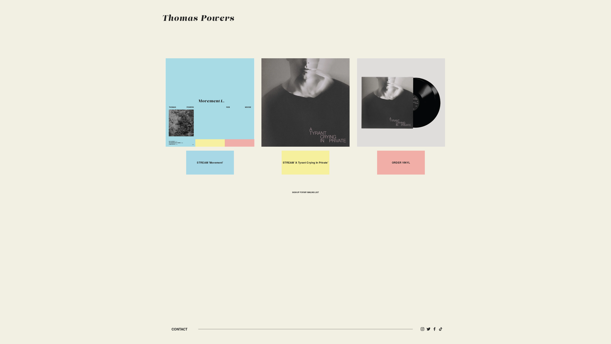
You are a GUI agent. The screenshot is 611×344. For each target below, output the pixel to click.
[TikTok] (440, 329)
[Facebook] (434, 329)
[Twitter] (428, 329)
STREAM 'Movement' (210, 162)
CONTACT (179, 329)
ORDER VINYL (401, 162)
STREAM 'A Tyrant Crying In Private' (305, 162)
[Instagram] (422, 329)
